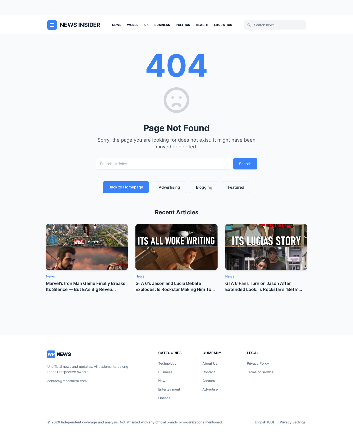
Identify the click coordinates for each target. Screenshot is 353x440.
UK (146, 25)
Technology (167, 363)
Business (162, 25)
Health (202, 25)
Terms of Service (260, 372)
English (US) (264, 422)
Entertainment (169, 389)
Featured (236, 187)
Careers (208, 381)
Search (245, 163)
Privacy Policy (258, 363)
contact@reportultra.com (67, 381)
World (133, 25)
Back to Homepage (126, 187)
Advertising (169, 187)
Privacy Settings (293, 422)
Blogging (204, 187)
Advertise (210, 389)
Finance (164, 398)
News (116, 25)
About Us (209, 363)
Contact (208, 372)
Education (223, 25)
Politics (183, 25)
